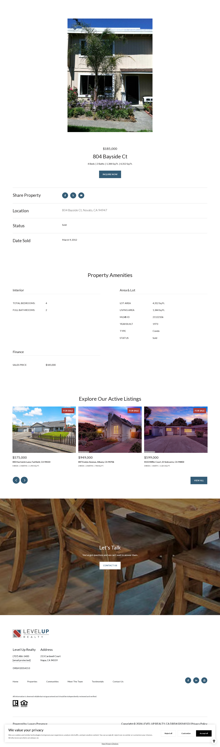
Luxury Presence (37, 723)
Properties (32, 681)
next (24, 480)
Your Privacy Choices (110, 744)
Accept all (204, 733)
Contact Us (110, 565)
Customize (186, 733)
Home (15, 681)
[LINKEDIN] (196, 680)
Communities (52, 681)
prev (16, 480)
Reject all (168, 733)
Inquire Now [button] (110, 174)
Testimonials (98, 681)
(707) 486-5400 (21, 656)
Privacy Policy (199, 723)
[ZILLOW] (204, 680)
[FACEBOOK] (188, 680)
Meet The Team (75, 681)
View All (199, 480)
